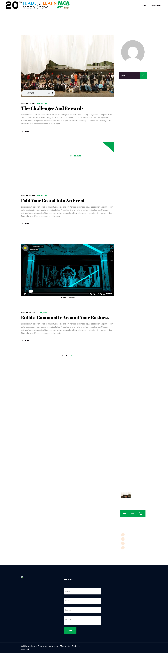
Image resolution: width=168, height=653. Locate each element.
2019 (128, 18)
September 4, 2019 (62, 156)
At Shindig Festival (137, 497)
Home (122, 18)
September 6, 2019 (28, 103)
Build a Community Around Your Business (65, 317)
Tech (45, 103)
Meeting (124, 108)
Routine (40, 103)
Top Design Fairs (138, 322)
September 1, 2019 (28, 312)
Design (124, 103)
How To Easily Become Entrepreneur (67, 161)
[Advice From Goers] (126, 227)
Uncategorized (127, 121)
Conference (126, 99)
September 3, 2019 (28, 195)
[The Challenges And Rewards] (67, 66)
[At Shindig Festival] (126, 495)
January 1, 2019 (138, 142)
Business (125, 95)
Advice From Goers (136, 148)
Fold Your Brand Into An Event (53, 200)
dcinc (27, 131)
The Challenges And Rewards (52, 108)
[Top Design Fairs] (126, 403)
